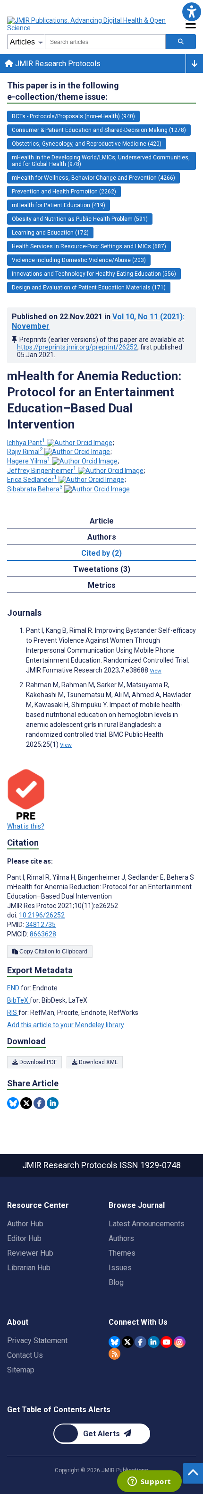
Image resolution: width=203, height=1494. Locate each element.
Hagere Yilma (29, 461)
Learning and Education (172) (50, 232)
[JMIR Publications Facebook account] (140, 1342)
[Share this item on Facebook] (39, 1103)
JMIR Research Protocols (57, 63)
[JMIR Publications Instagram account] (180, 1342)
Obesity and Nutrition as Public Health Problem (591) (80, 219)
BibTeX (18, 1000)
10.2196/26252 (42, 915)
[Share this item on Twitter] (26, 1103)
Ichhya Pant (26, 442)
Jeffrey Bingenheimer (41, 470)
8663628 (43, 934)
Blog (116, 1282)
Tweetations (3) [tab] (101, 569)
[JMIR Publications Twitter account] (128, 1342)
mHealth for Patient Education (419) (58, 205)
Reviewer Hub (30, 1253)
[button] (191, 11)
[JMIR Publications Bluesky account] (114, 1342)
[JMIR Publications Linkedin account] (154, 1342)
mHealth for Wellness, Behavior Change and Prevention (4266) (93, 178)
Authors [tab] (101, 537)
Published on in (98, 321)
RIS (12, 1012)
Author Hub (25, 1223)
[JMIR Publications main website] (87, 24)
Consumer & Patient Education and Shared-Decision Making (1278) (99, 130)
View (155, 670)
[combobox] (105, 41)
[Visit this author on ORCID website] (79, 442)
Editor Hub (24, 1238)
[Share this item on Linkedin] (53, 1103)
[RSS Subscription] (114, 1354)
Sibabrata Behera (35, 489)
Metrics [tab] (102, 585)
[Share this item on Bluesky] (13, 1103)
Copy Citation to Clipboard (52, 951)
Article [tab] (102, 520)
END (14, 988)
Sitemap (20, 1369)
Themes (122, 1253)
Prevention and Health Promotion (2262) (64, 191)
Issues (120, 1267)
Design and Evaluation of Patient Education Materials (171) (89, 287)
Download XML (97, 1062)
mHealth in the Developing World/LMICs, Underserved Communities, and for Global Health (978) (101, 160)
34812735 (40, 924)
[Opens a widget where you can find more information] (149, 1482)
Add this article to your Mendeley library (65, 1025)
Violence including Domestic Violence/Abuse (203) (79, 260)
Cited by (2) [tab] (101, 553)
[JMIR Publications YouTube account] (166, 1342)
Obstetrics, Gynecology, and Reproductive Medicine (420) (86, 143)
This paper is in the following (63, 91)
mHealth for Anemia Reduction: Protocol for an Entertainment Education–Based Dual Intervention (94, 400)
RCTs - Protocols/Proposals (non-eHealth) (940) (73, 116)
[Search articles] (181, 41)
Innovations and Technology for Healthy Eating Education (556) (94, 274)
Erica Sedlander (32, 479)
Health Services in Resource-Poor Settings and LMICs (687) (89, 246)
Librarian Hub (29, 1267)
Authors (121, 1238)
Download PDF (37, 1062)
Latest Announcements (147, 1223)
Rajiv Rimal (25, 451)
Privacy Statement (37, 1340)
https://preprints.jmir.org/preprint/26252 (77, 347)
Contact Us (25, 1355)
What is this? (25, 826)
